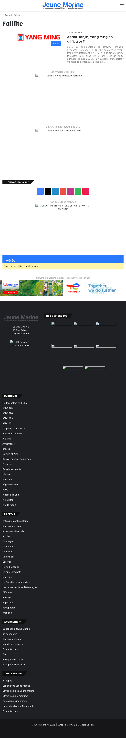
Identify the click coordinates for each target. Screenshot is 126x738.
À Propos (7, 680)
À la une (6, 438)
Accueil (8, 15)
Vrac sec (7, 612)
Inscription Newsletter (14, 664)
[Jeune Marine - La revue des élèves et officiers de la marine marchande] (63, 5)
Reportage (7, 602)
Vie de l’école (9, 505)
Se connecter (9, 634)
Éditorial (6, 561)
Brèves (6, 449)
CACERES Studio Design (81, 724)
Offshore (7, 592)
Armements (8, 443)
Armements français (13, 531)
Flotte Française (11, 567)
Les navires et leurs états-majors (19, 587)
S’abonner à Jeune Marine (16, 629)
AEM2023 (7, 418)
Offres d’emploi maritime (15, 696)
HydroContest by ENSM (15, 403)
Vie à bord (7, 499)
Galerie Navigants (11, 469)
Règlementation (10, 484)
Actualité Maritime (12, 433)
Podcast (6, 597)
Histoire (6, 474)
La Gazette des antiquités (16, 582)
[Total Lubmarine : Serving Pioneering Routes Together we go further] (63, 288)
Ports (5, 489)
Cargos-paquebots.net (14, 428)
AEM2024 (7, 413)
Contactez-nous (11, 649)
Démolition (8, 556)
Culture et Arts (10, 454)
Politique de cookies (12, 659)
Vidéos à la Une (10, 494)
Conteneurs (8, 546)
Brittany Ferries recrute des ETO (63, 126)
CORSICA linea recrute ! (63, 201)
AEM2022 (7, 423)
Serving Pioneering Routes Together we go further (63, 277)
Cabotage (7, 541)
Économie (7, 464)
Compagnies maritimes (14, 701)
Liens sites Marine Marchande (18, 706)
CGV (4, 654)
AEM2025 (7, 408)
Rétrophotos (8, 607)
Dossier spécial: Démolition (16, 459)
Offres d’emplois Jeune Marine (18, 691)
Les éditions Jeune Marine (16, 685)
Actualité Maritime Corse (15, 521)
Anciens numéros (11, 526)
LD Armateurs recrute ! (63, 71)
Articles (6, 536)
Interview (7, 479)
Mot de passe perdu (12, 644)
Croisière (7, 551)
